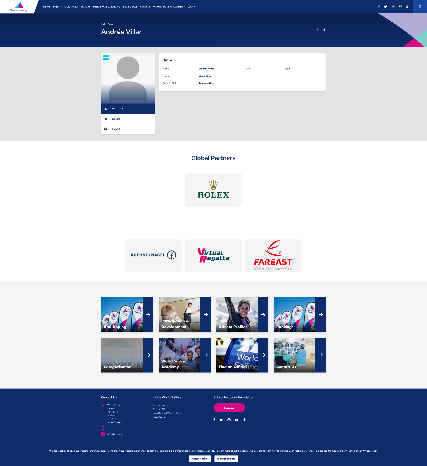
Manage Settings (226, 458)
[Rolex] (213, 189)
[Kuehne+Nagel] (153, 255)
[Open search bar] (420, 6)
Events (57, 6)
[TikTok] (407, 7)
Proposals (130, 6)
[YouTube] (400, 7)
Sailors (85, 6)
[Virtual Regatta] (213, 255)
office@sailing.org (115, 434)
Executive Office (160, 409)
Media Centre (159, 416)
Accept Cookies (200, 458)
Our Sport (71, 6)
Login (191, 6)
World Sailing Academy (169, 6)
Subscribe (229, 408)
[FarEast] (273, 255)
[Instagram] (393, 7)
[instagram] (318, 30)
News (46, 6)
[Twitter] (385, 7)
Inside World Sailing (106, 6)
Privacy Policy (369, 450)
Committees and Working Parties (167, 412)
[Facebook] (379, 7)
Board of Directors (161, 405)
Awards (145, 6)
